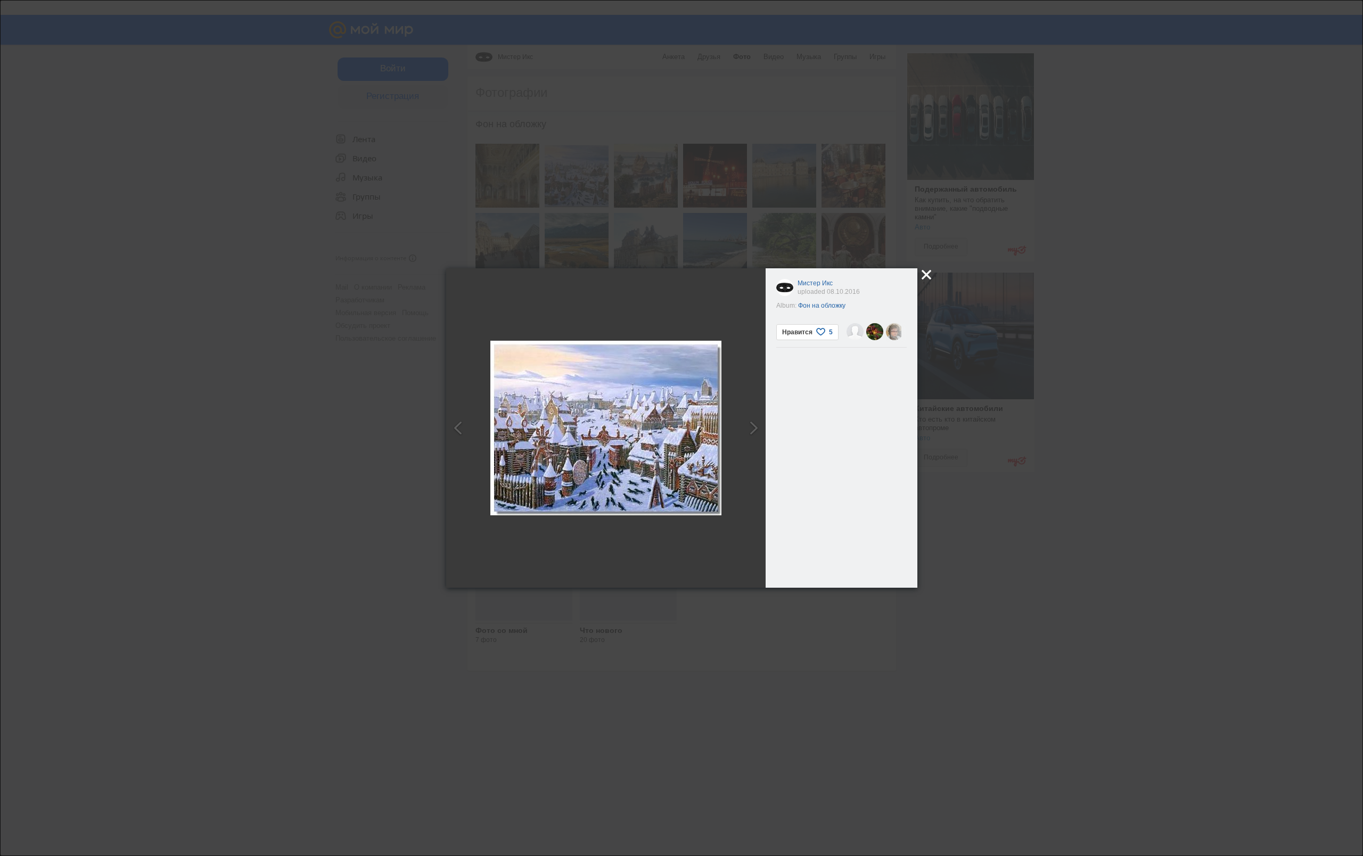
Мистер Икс (815, 283)
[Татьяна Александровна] (855, 331)
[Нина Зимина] (894, 331)
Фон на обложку (821, 305)
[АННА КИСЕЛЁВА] (874, 331)
